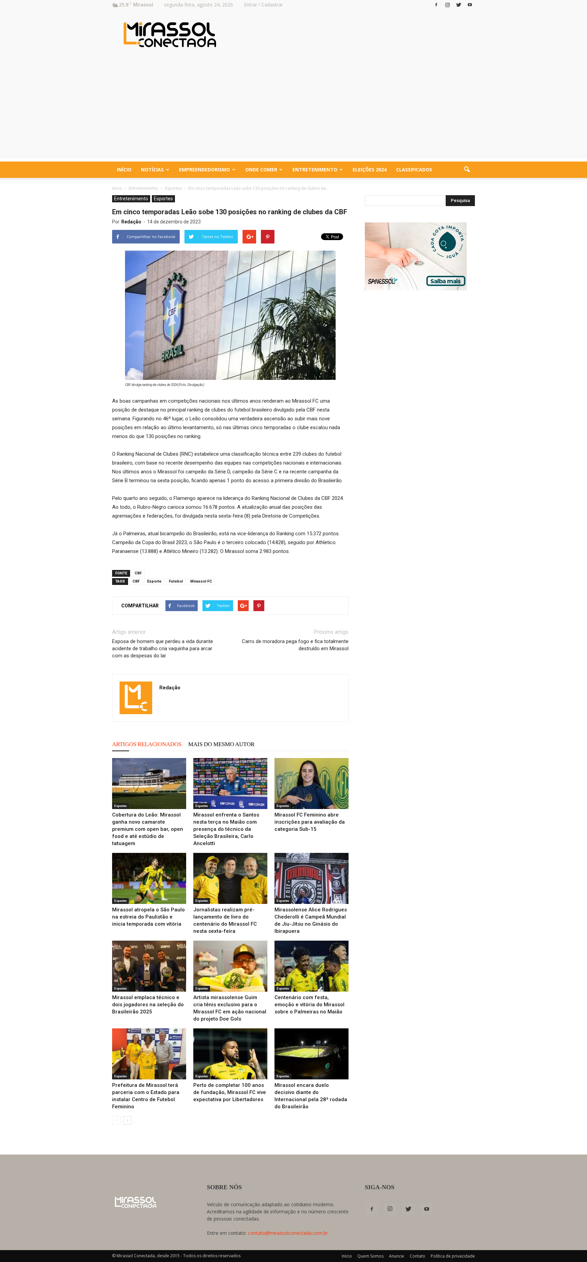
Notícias (152, 169)
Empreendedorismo (204, 169)
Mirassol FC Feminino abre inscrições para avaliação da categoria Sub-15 (309, 822)
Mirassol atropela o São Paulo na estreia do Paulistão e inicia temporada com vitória (148, 917)
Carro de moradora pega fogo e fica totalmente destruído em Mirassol (295, 645)
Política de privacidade (453, 1256)
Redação (131, 221)
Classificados (414, 169)
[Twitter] (458, 5)
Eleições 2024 (370, 169)
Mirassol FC (201, 581)
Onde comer (261, 169)
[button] (467, 170)
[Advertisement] (293, 110)
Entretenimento (314, 169)
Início (124, 169)
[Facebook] (436, 5)
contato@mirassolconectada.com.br (288, 1233)
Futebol (176, 581)
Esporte (154, 581)
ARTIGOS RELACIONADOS (146, 744)
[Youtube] (470, 5)
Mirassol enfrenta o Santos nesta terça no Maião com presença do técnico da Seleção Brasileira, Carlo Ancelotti (226, 829)
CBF (138, 573)
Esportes (163, 198)
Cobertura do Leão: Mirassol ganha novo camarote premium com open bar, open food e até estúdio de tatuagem (147, 829)
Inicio (117, 188)
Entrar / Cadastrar (263, 4)
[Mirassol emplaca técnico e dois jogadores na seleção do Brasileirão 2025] (149, 966)
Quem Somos (370, 1256)
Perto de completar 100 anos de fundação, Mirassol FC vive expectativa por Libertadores (229, 1092)
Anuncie (396, 1256)
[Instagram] (447, 5)
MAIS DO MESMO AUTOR (221, 744)
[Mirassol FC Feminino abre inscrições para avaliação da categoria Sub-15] (311, 783)
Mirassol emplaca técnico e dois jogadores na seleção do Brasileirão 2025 (148, 1004)
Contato (417, 1256)
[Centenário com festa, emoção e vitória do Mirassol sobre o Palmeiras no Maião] (311, 966)
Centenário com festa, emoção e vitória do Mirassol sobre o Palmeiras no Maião (309, 1004)
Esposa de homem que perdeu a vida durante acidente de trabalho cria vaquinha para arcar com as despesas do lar (162, 648)
